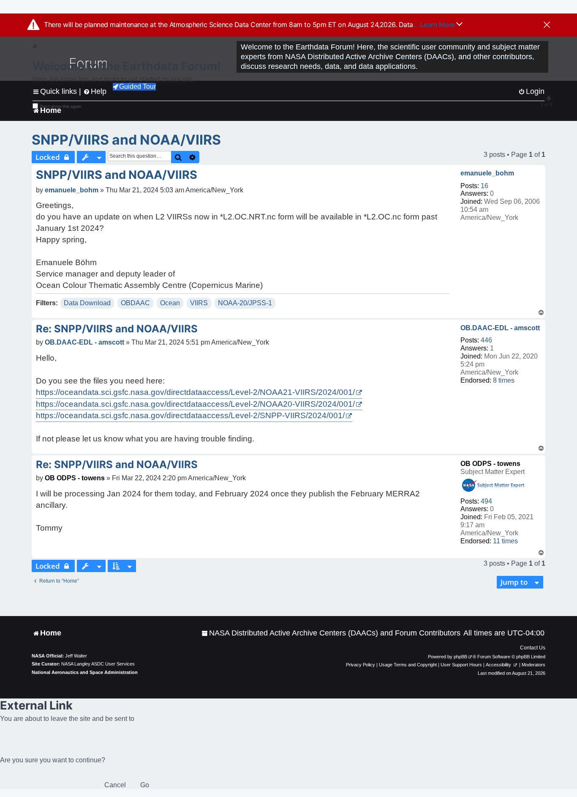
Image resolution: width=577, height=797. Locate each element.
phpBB (460, 656)
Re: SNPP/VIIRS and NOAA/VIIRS (117, 329)
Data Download (87, 303)
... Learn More (435, 24)
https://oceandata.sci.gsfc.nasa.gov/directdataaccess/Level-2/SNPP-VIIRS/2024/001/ (190, 415)
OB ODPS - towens (490, 463)
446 (486, 340)
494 (486, 501)
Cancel (115, 785)
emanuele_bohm (487, 173)
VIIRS (199, 303)
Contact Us (532, 648)
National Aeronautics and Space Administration (85, 672)
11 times (505, 541)
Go (144, 785)
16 (484, 185)
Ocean (170, 303)
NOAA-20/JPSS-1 (245, 303)
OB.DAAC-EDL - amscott (500, 327)
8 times (503, 380)
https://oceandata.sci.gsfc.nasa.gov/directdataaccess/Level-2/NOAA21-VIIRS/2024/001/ (195, 392)
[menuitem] (330, 633)
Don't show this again (61, 106)
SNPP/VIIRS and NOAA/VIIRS (126, 139)
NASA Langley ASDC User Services (98, 663)
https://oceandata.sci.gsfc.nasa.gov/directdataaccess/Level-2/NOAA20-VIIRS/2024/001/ (195, 404)
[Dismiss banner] (547, 25)
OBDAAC (135, 303)
